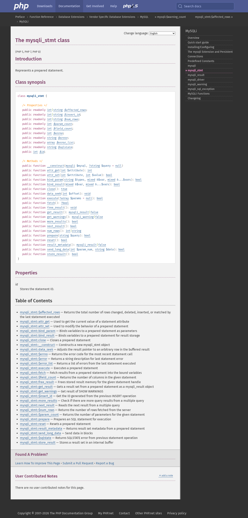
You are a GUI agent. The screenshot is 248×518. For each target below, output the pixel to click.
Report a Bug (105, 463)
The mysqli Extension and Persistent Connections (210, 54)
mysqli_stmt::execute (35, 368)
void (87, 193)
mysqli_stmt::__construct (37, 345)
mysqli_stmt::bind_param (37, 331)
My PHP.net (106, 513)
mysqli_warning (83, 217)
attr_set (53, 175)
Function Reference (42, 17)
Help (113, 6)
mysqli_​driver (196, 79)
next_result (55, 226)
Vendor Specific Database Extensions (112, 17)
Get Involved (95, 6)
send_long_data (58, 249)
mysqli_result (79, 212)
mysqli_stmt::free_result (37, 382)
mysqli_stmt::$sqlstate (35, 438)
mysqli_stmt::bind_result (37, 335)
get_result (55, 212)
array (51, 142)
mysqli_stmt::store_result (37, 442)
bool (109, 175)
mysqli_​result (196, 75)
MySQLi (23, 21)
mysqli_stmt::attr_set (34, 326)
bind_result (55, 184)
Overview (193, 38)
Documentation (69, 6)
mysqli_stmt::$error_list (36, 363)
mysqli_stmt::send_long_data (40, 433)
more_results (56, 221)
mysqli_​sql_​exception (201, 89)
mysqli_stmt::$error (33, 359)
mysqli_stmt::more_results (38, 401)
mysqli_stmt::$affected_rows (40, 312)
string (58, 110)
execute (52, 198)
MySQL (144, 17)
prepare (52, 235)
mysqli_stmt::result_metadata (41, 428)
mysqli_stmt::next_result (37, 405)
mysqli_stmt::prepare (35, 419)
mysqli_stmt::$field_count (38, 377)
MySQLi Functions (199, 93)
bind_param (55, 179)
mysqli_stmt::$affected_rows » (214, 17)
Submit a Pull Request (78, 463)
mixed (91, 179)
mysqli (70, 165)
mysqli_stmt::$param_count (39, 414)
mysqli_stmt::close (33, 340)
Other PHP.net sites (148, 513)
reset (51, 240)
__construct (55, 165)
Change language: (136, 33)
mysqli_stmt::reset (33, 424)
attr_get (53, 170)
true (64, 189)
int (49, 110)
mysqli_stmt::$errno (34, 354)
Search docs (192, 6)
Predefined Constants (201, 61)
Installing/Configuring (201, 47)
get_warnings (56, 217)
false (94, 212)
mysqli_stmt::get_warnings (38, 391)
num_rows (53, 231)
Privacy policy (176, 513)
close (51, 189)
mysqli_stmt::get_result (36, 387)
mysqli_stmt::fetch (33, 373)
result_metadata (58, 245)
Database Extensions (71, 17)
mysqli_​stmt (195, 70)
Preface (20, 17)
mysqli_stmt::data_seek (36, 349)
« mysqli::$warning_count (170, 17)
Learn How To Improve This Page (37, 463)
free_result (55, 207)
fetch (51, 203)
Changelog (194, 98)
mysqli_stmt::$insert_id (36, 396)
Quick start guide (198, 42)
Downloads (44, 6)
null (118, 165)
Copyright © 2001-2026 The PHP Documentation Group (55, 513)
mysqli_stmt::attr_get (35, 321)
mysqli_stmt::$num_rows (37, 410)
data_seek (54, 193)
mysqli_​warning (197, 84)
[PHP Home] (21, 6)
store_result (56, 254)
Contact (124, 513)
